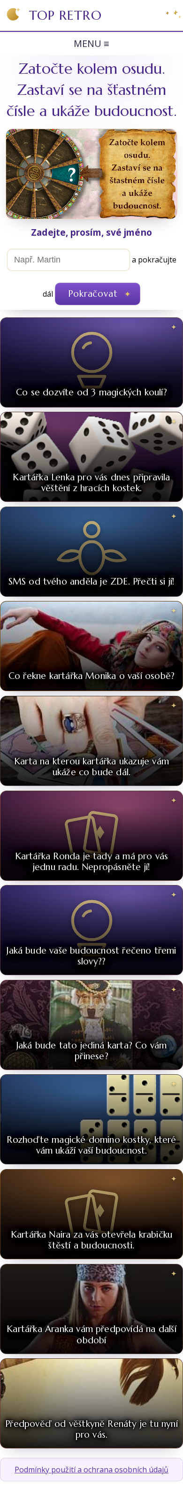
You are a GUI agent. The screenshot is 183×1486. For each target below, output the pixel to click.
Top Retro (65, 15)
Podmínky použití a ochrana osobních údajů (91, 1469)
